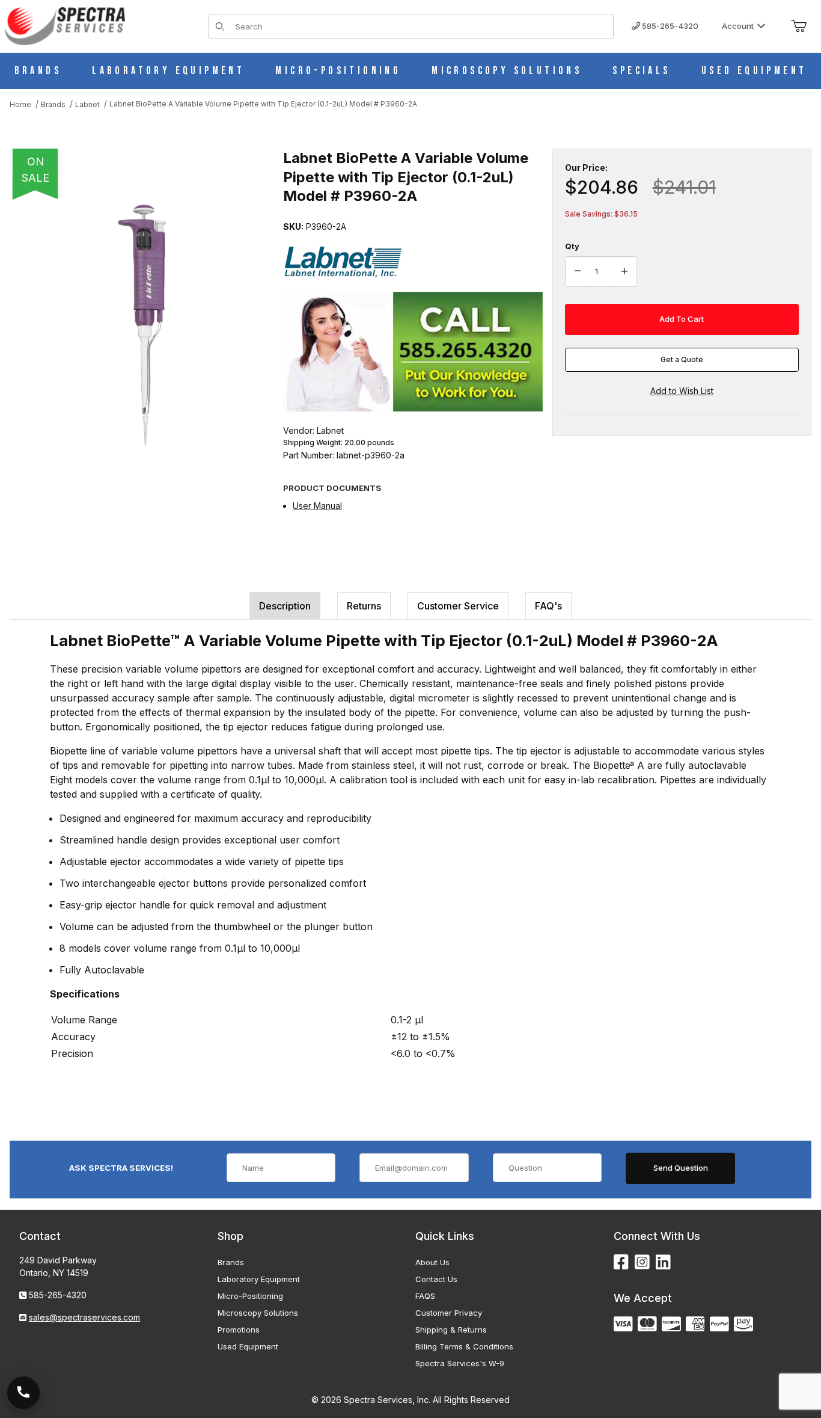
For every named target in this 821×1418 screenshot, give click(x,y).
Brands (231, 1262)
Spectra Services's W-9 (459, 1363)
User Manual (317, 506)
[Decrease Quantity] (578, 272)
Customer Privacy (448, 1313)
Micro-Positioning (250, 1296)
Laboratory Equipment (259, 1279)
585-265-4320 (669, 26)
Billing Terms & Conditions (464, 1346)
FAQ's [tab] (548, 606)
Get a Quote (682, 359)
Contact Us (436, 1279)
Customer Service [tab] (458, 606)
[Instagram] (642, 1262)
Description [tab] (285, 606)
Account (738, 26)
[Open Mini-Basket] (799, 26)
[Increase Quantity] (624, 272)
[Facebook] (621, 1262)
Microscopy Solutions (258, 1313)
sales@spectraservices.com (84, 1317)
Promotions (239, 1329)
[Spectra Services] (65, 25)
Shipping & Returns (451, 1329)
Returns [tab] (364, 606)
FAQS (425, 1296)
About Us (432, 1262)
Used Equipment (248, 1346)
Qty (572, 246)
